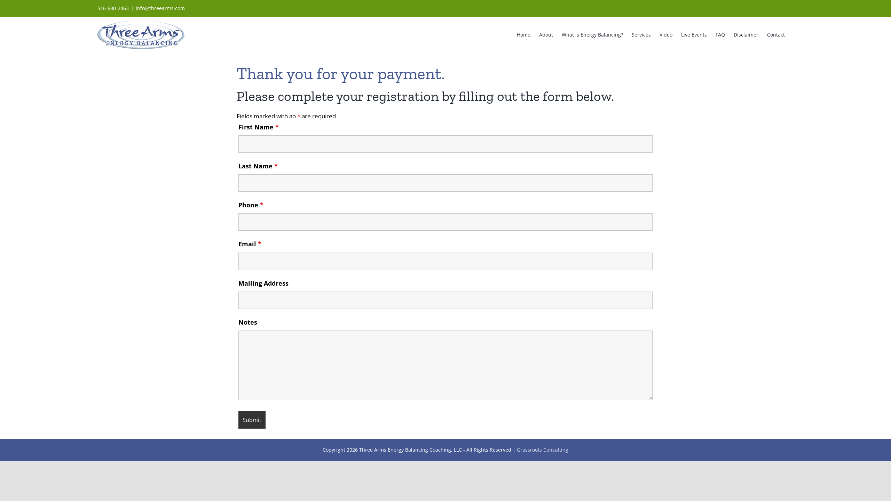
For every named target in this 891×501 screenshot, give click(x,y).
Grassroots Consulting (542, 449)
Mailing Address (263, 283)
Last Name (258, 166)
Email (249, 244)
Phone (250, 205)
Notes (247, 322)
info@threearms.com (160, 8)
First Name (258, 127)
